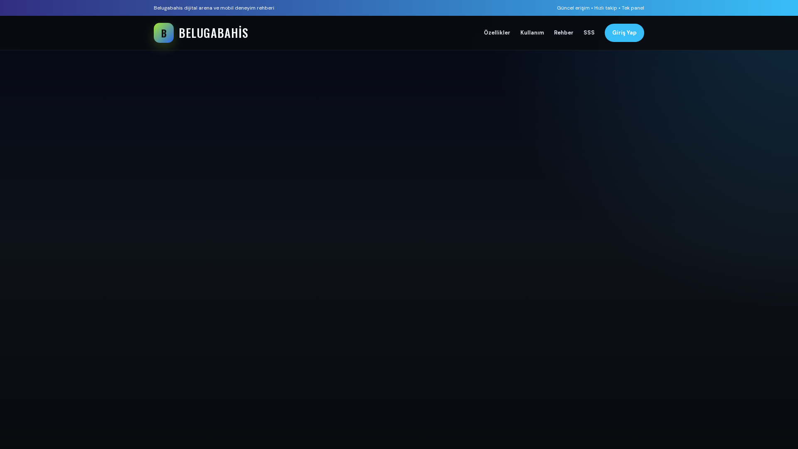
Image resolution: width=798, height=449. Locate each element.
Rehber (564, 32)
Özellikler (497, 32)
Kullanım (532, 32)
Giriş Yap (624, 32)
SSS (589, 32)
